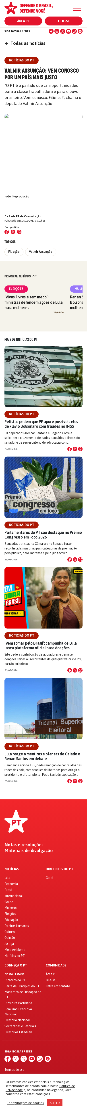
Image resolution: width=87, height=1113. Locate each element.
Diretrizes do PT (59, 869)
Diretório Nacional (17, 1020)
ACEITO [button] (55, 1103)
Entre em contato (58, 986)
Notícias (11, 869)
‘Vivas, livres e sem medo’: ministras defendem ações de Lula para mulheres (33, 302)
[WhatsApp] (74, 31)
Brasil (8, 890)
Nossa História (14, 974)
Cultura (9, 932)
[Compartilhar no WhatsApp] (19, 232)
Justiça (9, 943)
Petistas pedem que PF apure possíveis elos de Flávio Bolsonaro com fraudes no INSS (41, 424)
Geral (49, 878)
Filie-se (64, 21)
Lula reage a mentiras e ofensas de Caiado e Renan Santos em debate (42, 756)
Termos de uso (14, 1069)
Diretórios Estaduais (18, 1032)
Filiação (14, 252)
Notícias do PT (21, 414)
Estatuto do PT (15, 980)
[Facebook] (51, 31)
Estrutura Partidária (18, 1003)
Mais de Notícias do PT (20, 339)
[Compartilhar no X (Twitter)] (13, 232)
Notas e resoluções (24, 844)
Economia (11, 884)
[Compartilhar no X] (75, 449)
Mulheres (10, 908)
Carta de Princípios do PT (21, 986)
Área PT (23, 21)
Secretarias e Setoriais (20, 1026)
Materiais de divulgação (28, 850)
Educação (11, 920)
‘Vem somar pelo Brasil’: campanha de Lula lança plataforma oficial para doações (40, 645)
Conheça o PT (15, 965)
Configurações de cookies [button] (25, 1103)
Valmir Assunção (40, 252)
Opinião (9, 937)
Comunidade (56, 965)
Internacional (13, 896)
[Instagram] (56, 31)
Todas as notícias (24, 43)
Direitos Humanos (16, 926)
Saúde (8, 902)
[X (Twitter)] (62, 31)
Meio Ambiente (14, 950)
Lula (7, 878)
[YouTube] (68, 31)
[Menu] (77, 8)
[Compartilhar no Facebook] (6, 232)
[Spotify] (80, 31)
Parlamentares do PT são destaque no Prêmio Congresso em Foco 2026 (43, 534)
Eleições (16, 289)
